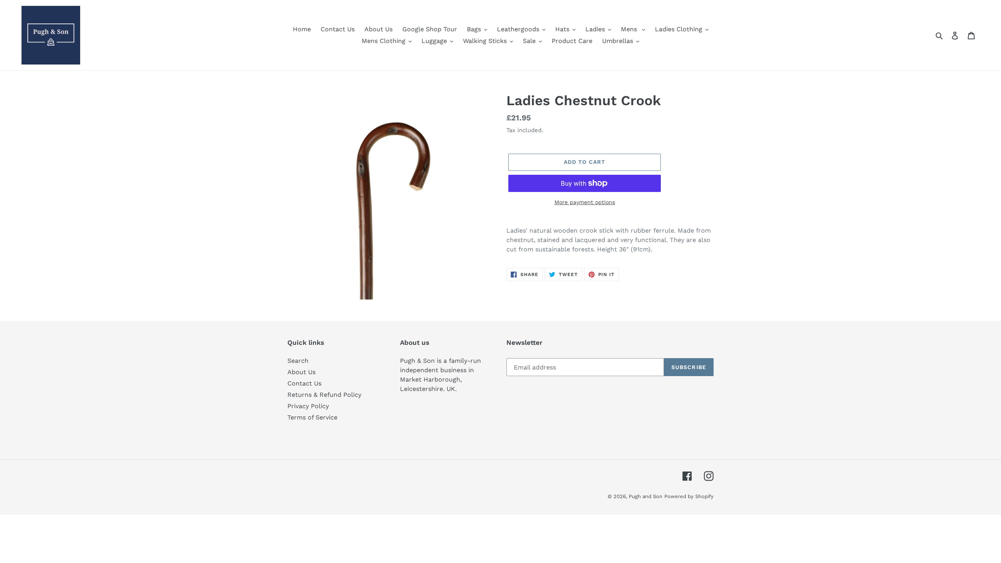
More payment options (584, 202)
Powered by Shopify (689, 496)
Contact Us (304, 383)
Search (298, 360)
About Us (301, 372)
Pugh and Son (645, 496)
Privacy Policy (308, 406)
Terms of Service (312, 417)
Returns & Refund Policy (324, 394)
